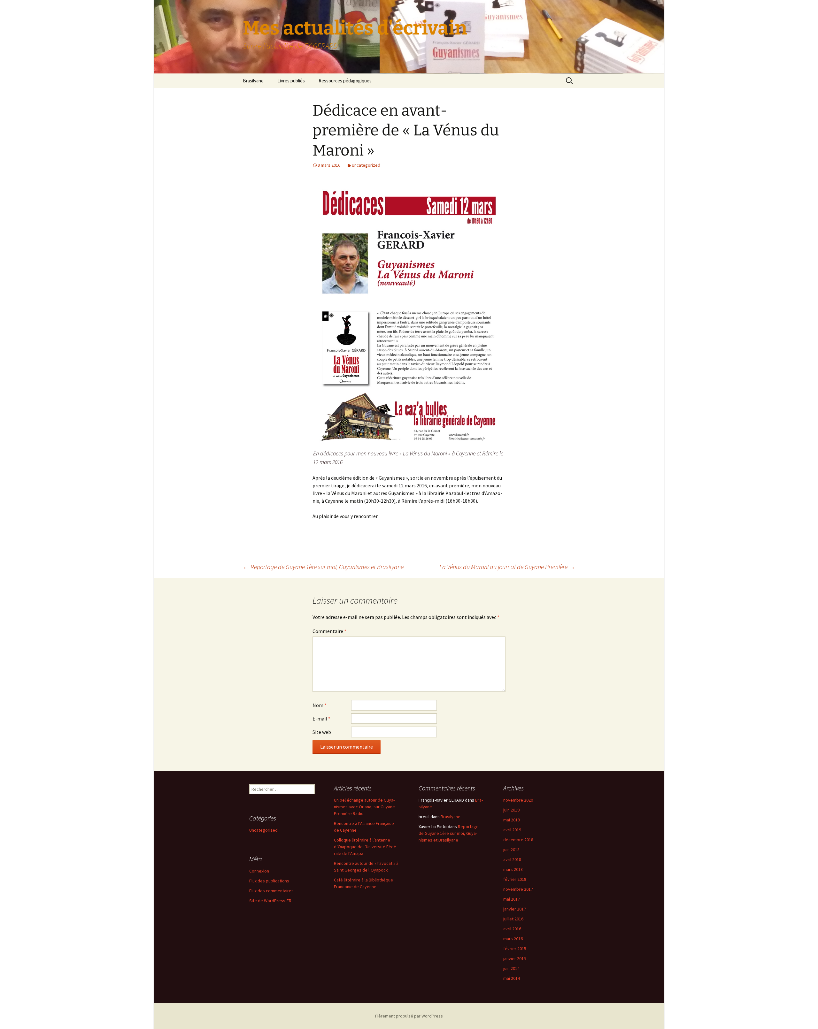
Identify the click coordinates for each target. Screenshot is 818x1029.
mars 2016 (513, 938)
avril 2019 (512, 830)
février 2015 (514, 948)
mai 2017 (511, 899)
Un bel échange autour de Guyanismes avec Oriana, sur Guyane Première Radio (364, 806)
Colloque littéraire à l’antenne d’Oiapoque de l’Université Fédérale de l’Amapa (365, 846)
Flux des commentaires (271, 891)
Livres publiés (291, 81)
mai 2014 (511, 978)
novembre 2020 (518, 800)
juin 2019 (511, 810)
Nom (320, 705)
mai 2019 (511, 820)
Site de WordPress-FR (270, 900)
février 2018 (514, 879)
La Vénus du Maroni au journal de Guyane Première (507, 567)
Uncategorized (366, 165)
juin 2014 (511, 968)
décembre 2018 (518, 839)
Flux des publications (269, 881)
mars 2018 (513, 869)
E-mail (321, 718)
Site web (322, 732)
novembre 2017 (518, 889)
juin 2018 (511, 849)
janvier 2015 (514, 958)
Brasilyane (253, 81)
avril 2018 (512, 859)
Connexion (259, 871)
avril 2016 (512, 929)
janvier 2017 (514, 909)
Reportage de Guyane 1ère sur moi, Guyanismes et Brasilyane (323, 567)
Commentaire (329, 631)
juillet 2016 (513, 919)
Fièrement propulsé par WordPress (409, 1016)
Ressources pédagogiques (345, 81)
